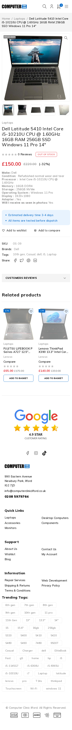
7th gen (29, 605)
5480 (8, 643)
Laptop (52, 254)
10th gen (19, 254)
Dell (16, 249)
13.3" (42, 620)
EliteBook (60, 650)
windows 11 (53, 688)
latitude (61, 673)
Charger (28, 650)
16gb (36, 627)
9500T (55, 643)
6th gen (10, 605)
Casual (30, 254)
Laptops (19, 18)
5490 (23, 643)
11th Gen (11, 620)
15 (6, 627)
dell (39, 254)
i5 (44, 254)
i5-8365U (53, 665)
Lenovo (26, 356)
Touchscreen (13, 688)
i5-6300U (33, 665)
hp (49, 658)
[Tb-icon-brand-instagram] (36, 453)
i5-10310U (11, 673)
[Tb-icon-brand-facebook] (27, 453)
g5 (21, 658)
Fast (8, 658)
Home (6, 18)
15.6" (20, 627)
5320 (8, 635)
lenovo (9, 681)
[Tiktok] (44, 453)
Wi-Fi (33, 688)
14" (56, 620)
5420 (54, 635)
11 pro (48, 612)
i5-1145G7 (11, 665)
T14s (38, 681)
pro (24, 681)
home (35, 658)
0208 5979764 (17, 496)
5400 (23, 635)
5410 (38, 635)
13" (28, 620)
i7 (28, 673)
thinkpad (56, 681)
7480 (38, 643)
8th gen (48, 605)
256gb (52, 627)
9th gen (10, 612)
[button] (66, 37)
